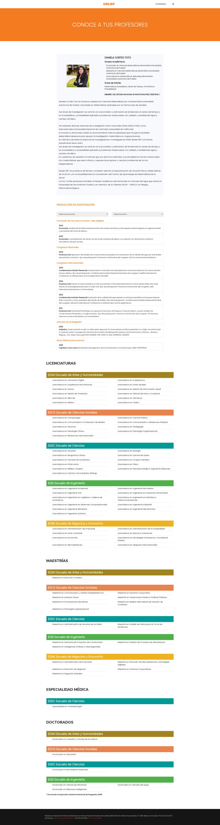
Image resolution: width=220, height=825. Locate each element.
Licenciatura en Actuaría (64, 450)
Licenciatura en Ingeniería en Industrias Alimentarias (143, 492)
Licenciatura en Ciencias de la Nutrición (71, 459)
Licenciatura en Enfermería (65, 464)
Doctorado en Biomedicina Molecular (70, 769)
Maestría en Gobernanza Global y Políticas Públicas (142, 597)
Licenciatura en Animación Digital (68, 380)
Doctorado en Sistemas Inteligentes (69, 789)
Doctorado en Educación (64, 754)
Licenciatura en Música (63, 402)
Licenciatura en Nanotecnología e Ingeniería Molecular (144, 468)
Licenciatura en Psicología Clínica (68, 431)
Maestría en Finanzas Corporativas (134, 669)
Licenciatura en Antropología (66, 417)
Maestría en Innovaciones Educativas (70, 601)
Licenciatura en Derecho (64, 426)
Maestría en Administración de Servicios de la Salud (77, 624)
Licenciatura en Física (128, 464)
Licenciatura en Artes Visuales (132, 384)
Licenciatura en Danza (63, 389)
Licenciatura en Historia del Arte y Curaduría (139, 393)
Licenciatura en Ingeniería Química (69, 513)
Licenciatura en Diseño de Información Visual (139, 389)
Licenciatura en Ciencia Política (132, 417)
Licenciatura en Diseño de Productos (69, 393)
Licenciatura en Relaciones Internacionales (72, 435)
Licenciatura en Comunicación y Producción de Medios (78, 422)
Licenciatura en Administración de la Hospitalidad (141, 528)
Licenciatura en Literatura (130, 398)
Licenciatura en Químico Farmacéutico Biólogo (74, 473)
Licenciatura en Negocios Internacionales (137, 544)
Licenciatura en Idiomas (63, 398)
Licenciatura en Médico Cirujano (67, 468)
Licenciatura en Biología (129, 450)
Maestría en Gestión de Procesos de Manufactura (141, 642)
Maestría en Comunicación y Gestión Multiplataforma (78, 592)
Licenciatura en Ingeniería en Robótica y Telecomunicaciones (137, 498)
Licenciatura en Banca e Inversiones (135, 533)
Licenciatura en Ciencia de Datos (133, 455)
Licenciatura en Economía (64, 537)
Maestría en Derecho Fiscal (65, 597)
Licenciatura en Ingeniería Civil (66, 492)
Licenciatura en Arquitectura (131, 380)
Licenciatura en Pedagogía (130, 426)
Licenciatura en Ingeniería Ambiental (70, 488)
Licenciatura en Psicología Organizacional (137, 431)
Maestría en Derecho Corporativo (134, 592)
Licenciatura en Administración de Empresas (73, 528)
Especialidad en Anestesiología (67, 706)
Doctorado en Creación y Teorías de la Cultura (74, 739)
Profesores (161, 4)
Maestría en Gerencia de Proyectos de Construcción (77, 642)
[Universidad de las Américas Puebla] (109, 4)
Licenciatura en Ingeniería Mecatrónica (136, 509)
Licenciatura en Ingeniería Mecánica (69, 509)
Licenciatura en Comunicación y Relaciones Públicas (143, 422)
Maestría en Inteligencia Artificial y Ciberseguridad (76, 646)
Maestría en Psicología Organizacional (70, 609)
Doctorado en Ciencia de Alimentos (69, 784)
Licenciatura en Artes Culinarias (67, 533)
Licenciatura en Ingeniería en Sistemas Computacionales (79, 504)
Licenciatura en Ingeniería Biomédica (135, 488)
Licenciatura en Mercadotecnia (67, 544)
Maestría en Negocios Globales (67, 673)
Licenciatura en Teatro (128, 402)
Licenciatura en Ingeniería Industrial (135, 504)
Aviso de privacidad (95, 818)
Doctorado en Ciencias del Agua (133, 784)
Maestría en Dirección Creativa (67, 577)
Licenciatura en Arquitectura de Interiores (72, 384)
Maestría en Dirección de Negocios (69, 669)
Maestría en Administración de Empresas (72, 662)
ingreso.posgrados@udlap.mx (64, 818)
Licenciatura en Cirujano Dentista (133, 459)
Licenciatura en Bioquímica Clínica (68, 455)
